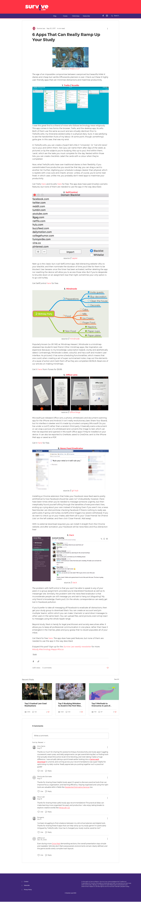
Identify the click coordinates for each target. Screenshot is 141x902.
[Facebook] (103, 16)
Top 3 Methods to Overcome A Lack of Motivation (101, 704)
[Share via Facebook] (33, 661)
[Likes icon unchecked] (38, 771)
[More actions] (107, 28)
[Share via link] (38, 661)
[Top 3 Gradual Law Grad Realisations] (37, 691)
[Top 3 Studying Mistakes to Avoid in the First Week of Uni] (70, 691)
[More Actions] (107, 747)
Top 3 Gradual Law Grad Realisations (36, 704)
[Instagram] (107, 16)
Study (35, 654)
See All (116, 679)
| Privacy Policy (27, 889)
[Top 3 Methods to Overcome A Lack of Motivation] (104, 691)
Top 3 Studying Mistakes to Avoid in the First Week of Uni (70, 704)
